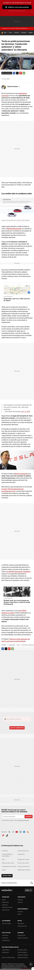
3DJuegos (20, 899)
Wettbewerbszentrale (14, 229)
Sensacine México (22, 952)
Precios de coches (23, 863)
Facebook (14, 73)
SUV (3, 859)
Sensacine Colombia (23, 955)
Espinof (19, 914)
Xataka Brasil (5, 952)
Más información (25, 968)
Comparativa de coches (9, 866)
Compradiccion (6, 940)
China (10, 32)
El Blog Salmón (21, 935)
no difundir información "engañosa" (18, 571)
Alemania (23, 32)
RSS (27, 831)
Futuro (4, 870)
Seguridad (12, 645)
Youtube (16, 831)
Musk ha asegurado (21, 474)
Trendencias (5, 935)
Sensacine (20, 911)
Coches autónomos (24, 866)
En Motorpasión (8, 296)
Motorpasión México (23, 957)
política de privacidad (23, 820)
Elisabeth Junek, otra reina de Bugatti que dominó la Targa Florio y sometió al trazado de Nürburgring (17, 602)
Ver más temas (7, 875)
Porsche (16, 32)
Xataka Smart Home (7, 907)
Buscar (31, 883)
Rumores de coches (8, 863)
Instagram (20, 831)
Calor (5, 32)
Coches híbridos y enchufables (7, 855)
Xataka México (6, 950)
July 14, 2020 (25, 411)
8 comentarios (7, 73)
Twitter (17, 73)
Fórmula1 (5, 851)
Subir (27, 890)
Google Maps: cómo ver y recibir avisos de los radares (17, 299)
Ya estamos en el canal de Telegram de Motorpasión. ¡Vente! (16, 28)
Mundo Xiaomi (5, 910)
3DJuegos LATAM (22, 950)
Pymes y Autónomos (23, 938)
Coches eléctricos (23, 851)
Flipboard (20, 73)
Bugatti (30, 32)
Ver (18, 727)
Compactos (21, 854)
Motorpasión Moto (22, 926)
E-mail (24, 73)
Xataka (4, 899)
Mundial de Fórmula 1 (24, 870)
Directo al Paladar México (8, 957)
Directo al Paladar (6, 923)
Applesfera (5, 905)
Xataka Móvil (5, 902)
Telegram (24, 831)
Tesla (18, 645)
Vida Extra (20, 902)
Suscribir (29, 816)
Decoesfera (5, 938)
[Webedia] (7, 891)
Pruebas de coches (23, 859)
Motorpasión (21, 923)
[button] (13, 86)
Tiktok (7, 835)
